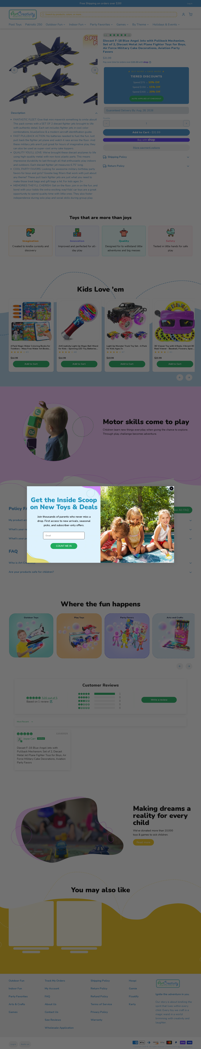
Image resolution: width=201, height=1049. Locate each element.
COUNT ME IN (64, 546)
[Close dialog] (171, 488)
